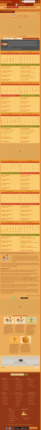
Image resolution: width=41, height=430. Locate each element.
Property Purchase (32, 386)
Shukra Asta (25, 278)
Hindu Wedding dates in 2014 (34, 295)
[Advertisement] (20, 27)
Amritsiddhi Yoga (18, 396)
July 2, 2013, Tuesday (5, 179)
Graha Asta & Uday (19, 386)
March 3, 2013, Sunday (5, 105)
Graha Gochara (18, 389)
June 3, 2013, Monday (25, 141)
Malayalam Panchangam (13, 418)
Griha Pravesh (31, 382)
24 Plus (25, 36)
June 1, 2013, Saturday (25, 128)
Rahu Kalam (5, 400)
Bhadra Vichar (5, 398)
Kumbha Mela (11, 422)
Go (26, 374)
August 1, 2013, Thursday (25, 175)
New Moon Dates (19, 382)
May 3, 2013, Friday (4, 141)
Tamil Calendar (31, 398)
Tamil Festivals (31, 402)
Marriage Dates (31, 380)
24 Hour (21, 36)
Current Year (31, 38)
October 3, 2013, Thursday (25, 214)
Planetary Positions (19, 384)
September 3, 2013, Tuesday (6, 214)
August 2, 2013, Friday (25, 179)
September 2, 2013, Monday (6, 210)
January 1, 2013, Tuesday (5, 66)
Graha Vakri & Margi (19, 387)
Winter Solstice (5, 389)
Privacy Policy (26, 419)
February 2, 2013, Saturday (25, 70)
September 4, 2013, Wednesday (6, 218)
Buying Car (30, 384)
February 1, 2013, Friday (25, 66)
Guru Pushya (18, 404)
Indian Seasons (12, 411)
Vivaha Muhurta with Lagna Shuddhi (15, 48)
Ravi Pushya (18, 402)
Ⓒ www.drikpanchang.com (26, 418)
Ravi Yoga (17, 405)
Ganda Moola (5, 396)
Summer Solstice (6, 386)
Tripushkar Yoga (18, 400)
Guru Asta (30, 278)
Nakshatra (4, 402)
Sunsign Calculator (12, 416)
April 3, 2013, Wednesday (25, 105)
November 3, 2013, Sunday (6, 245)
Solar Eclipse (5, 380)
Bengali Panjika (12, 420)
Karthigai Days (31, 400)
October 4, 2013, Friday (25, 218)
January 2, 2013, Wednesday (6, 70)
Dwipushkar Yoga (19, 398)
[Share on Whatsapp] (13, 298)
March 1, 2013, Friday (5, 97)
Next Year (36, 38)
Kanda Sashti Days (32, 404)
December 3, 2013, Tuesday (26, 246)
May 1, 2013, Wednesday (5, 128)
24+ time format (33, 285)
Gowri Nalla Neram (32, 396)
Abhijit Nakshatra (6, 404)
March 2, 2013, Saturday (5, 101)
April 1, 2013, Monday (25, 97)
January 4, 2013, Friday (5, 79)
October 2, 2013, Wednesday (26, 210)
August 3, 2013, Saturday (25, 183)
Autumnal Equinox (6, 387)
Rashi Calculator (12, 414)
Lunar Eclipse (5, 382)
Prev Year (25, 38)
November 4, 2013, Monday (6, 249)
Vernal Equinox (5, 384)
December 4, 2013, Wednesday (26, 250)
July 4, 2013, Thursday (5, 187)
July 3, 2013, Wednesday (5, 183)
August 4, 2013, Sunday (25, 187)
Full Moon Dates (18, 380)
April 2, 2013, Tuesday (25, 101)
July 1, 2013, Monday (5, 175)
